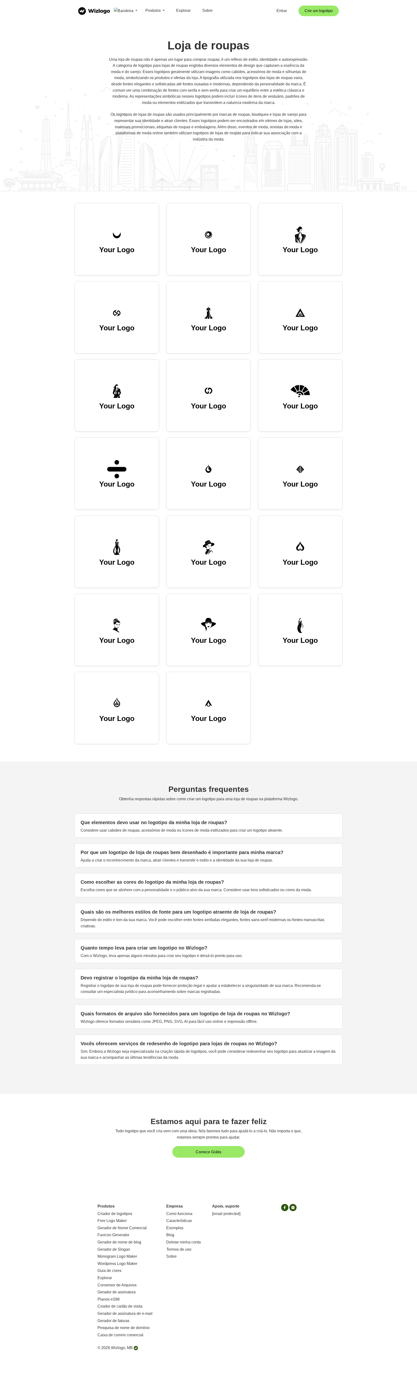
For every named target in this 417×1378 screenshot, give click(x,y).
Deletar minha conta (183, 1242)
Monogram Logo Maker (117, 1256)
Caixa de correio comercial (120, 1335)
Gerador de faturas (113, 1321)
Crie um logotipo (319, 11)
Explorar (183, 10)
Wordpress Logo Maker (117, 1264)
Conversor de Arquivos (117, 1285)
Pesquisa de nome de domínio (123, 1328)
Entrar (282, 11)
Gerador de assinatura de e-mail (125, 1313)
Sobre (207, 10)
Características (179, 1221)
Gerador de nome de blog (119, 1242)
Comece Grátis (208, 1152)
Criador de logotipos (114, 1214)
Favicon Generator (113, 1235)
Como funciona (179, 1214)
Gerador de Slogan (113, 1249)
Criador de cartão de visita (119, 1306)
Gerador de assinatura (116, 1292)
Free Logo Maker (112, 1221)
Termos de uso (178, 1249)
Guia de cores (109, 1271)
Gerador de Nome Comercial (122, 1228)
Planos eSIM (108, 1299)
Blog (170, 1235)
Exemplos (174, 1228)
